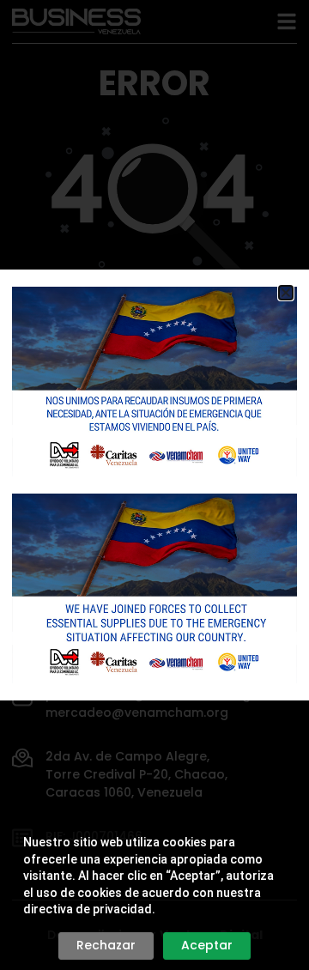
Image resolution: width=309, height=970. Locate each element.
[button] (286, 293)
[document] (154, 485)
